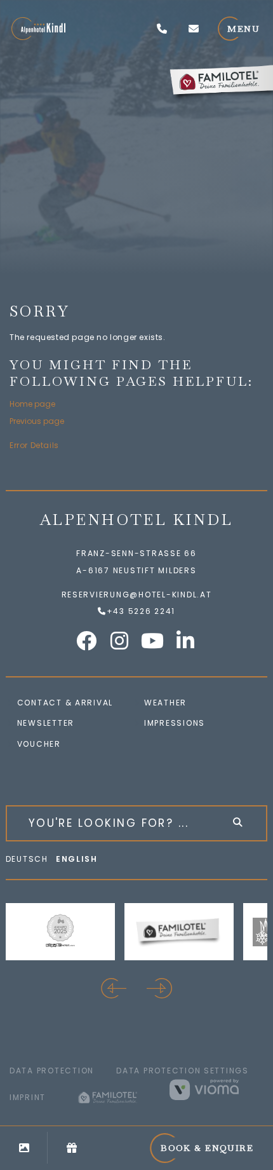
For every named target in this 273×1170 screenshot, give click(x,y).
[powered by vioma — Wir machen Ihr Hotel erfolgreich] (216, 1089)
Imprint (28, 1097)
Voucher (39, 743)
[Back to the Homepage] (38, 28)
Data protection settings (182, 1070)
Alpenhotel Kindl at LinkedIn (186, 640)
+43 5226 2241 (141, 611)
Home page (32, 403)
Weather (165, 702)
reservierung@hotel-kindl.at (194, 28)
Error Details (34, 445)
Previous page (37, 421)
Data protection (52, 1070)
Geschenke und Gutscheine (71, 1148)
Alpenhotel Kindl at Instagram (120, 640)
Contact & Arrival (65, 702)
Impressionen (24, 1148)
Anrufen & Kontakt (162, 28)
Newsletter (45, 723)
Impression (171, 723)
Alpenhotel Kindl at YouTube (153, 640)
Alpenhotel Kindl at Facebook (87, 640)
